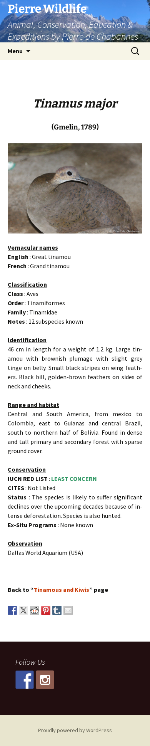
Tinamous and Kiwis (61, 589)
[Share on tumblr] (57, 610)
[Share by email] (68, 610)
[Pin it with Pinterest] (45, 610)
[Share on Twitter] (23, 610)
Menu (15, 51)
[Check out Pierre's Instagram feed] (45, 679)
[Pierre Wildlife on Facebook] (24, 679)
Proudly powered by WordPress (75, 730)
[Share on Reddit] (34, 610)
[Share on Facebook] (12, 610)
